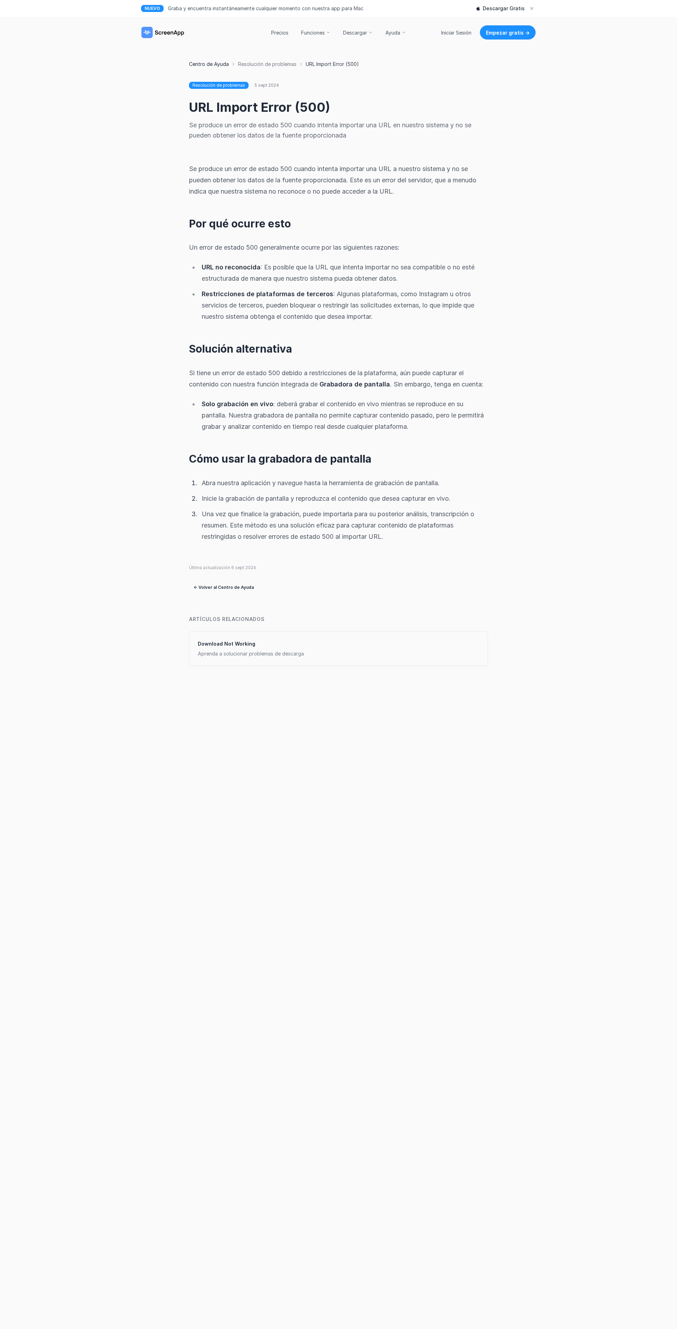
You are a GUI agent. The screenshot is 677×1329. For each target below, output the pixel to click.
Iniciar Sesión (456, 33)
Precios (279, 33)
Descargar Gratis (504, 8)
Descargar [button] (355, 33)
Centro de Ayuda (209, 64)
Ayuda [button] (392, 33)
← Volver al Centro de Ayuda (224, 587)
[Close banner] (531, 8)
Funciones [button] (313, 33)
